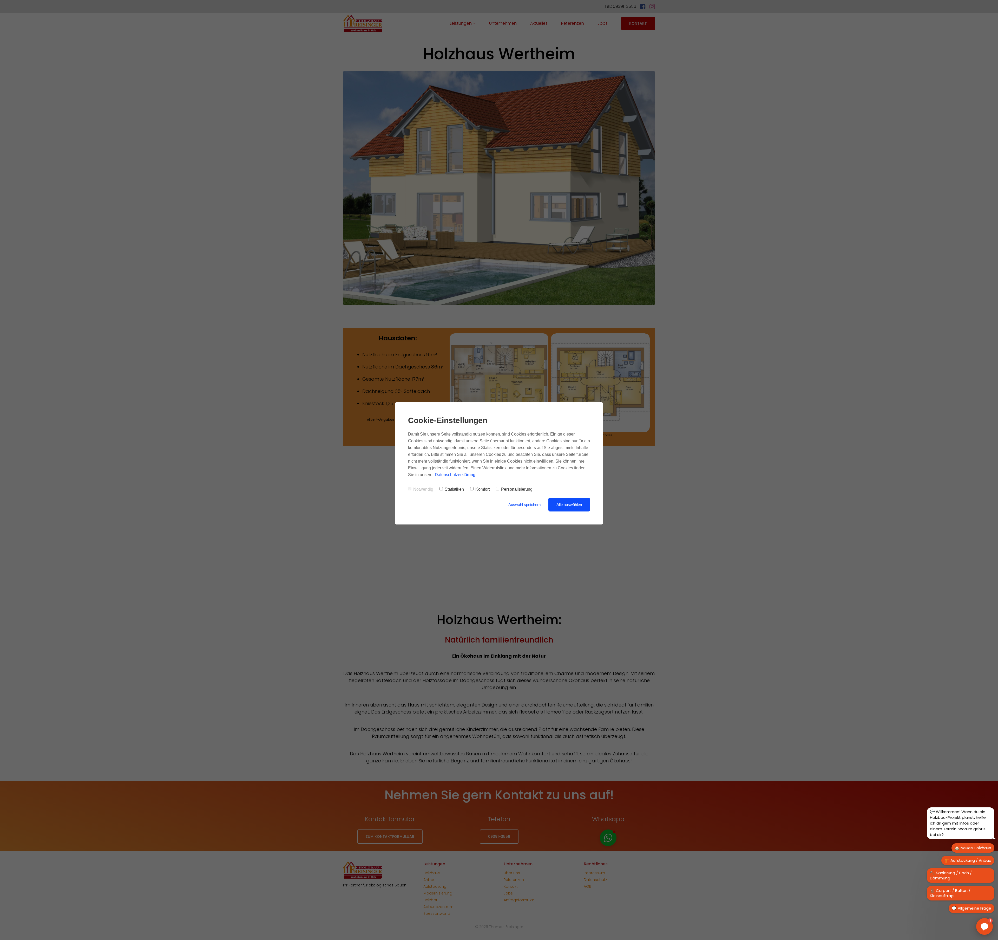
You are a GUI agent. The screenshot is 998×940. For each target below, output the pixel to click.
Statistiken (454, 489)
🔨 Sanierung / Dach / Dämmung (951, 875)
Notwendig (423, 489)
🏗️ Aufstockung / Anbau (967, 860)
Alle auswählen (569, 504)
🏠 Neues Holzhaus (973, 848)
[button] (984, 926)
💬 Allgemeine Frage (971, 908)
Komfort (482, 489)
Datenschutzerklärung (455, 474)
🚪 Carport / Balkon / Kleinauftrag (950, 893)
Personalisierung (517, 489)
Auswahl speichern (524, 504)
